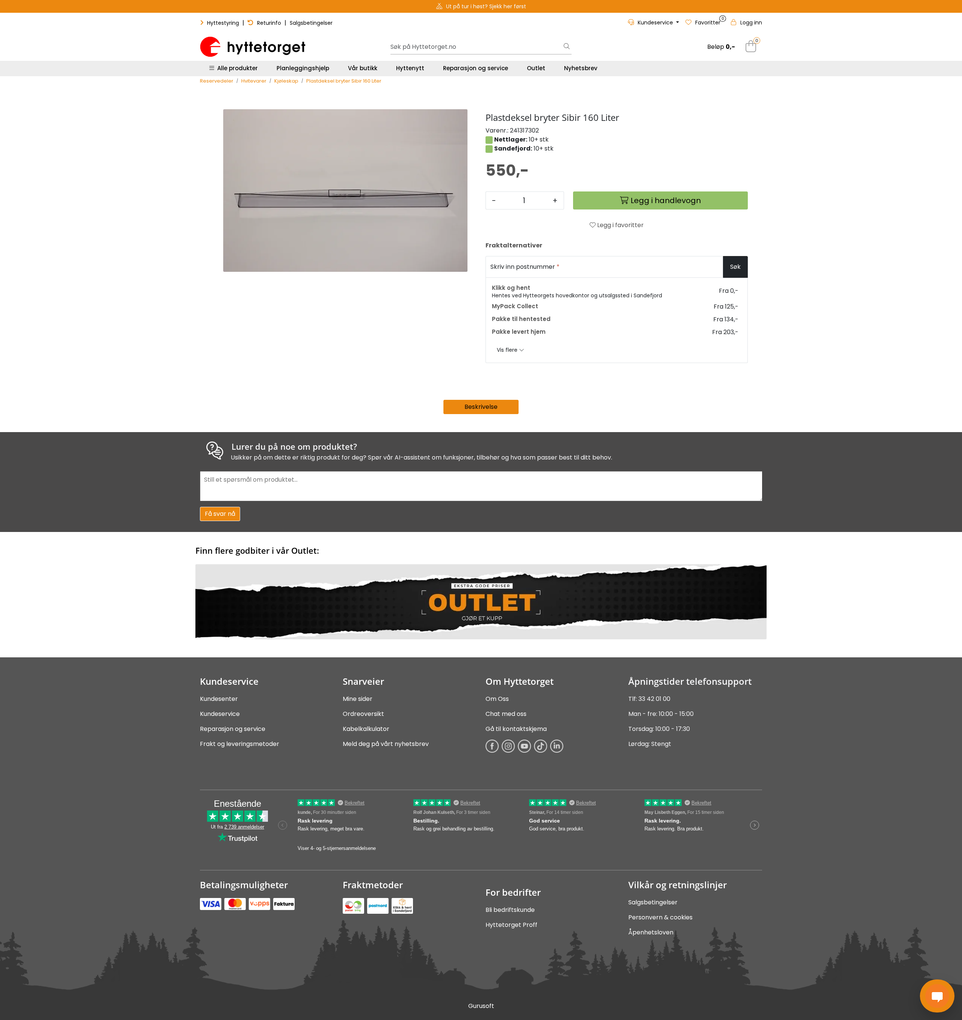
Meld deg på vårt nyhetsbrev (386, 744)
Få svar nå (220, 513)
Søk (735, 266)
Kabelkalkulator (366, 729)
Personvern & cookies (660, 917)
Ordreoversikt (363, 714)
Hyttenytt (410, 68)
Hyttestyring (223, 23)
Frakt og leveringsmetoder (239, 744)
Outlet (536, 68)
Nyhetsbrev (580, 68)
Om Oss (497, 699)
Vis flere (508, 350)
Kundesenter (219, 699)
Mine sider (357, 699)
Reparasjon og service (475, 68)
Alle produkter (236, 68)
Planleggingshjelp (303, 68)
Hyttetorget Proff (511, 925)
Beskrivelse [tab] (481, 406)
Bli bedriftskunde (510, 909)
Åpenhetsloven (650, 932)
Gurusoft (481, 1006)
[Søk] (567, 46)
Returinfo (269, 23)
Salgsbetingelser (311, 23)
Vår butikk (362, 68)
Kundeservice (220, 714)
